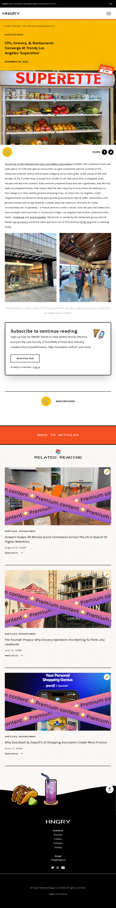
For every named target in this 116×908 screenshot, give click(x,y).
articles (11, 531)
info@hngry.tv (58, 859)
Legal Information (58, 894)
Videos (58, 838)
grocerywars (14, 35)
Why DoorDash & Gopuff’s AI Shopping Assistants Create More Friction (56, 742)
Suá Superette (38, 217)
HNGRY (11, 13)
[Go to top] (110, 789)
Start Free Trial (25, 358)
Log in (36, 367)
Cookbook (18, 217)
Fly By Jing (85, 222)
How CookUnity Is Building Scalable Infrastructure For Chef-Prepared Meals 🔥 (29, 4)
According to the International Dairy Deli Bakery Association (39, 164)
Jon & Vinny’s (20, 222)
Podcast (58, 843)
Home (8, 26)
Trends (58, 847)
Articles (16, 26)
